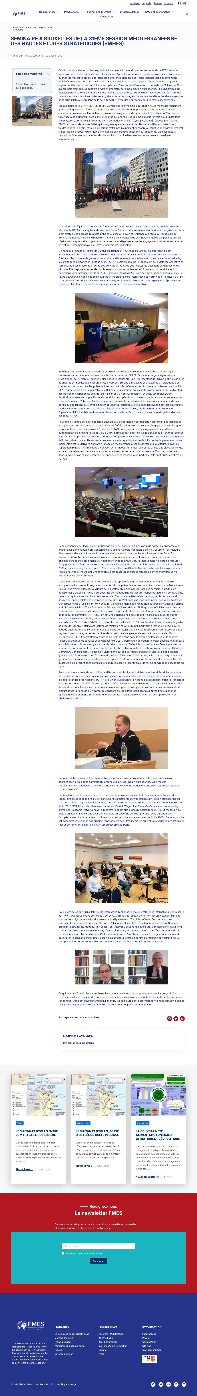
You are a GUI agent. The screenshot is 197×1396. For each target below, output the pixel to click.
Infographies (142, 1123)
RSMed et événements (157, 11)
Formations (18, 27)
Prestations (106, 16)
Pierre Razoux (24, 1169)
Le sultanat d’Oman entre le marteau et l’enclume (37, 1133)
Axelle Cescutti (145, 1176)
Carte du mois (83, 1123)
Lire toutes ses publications (78, 1043)
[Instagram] (176, 1384)
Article (19, 1123)
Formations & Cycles (99, 11)
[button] (187, 14)
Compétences (47, 11)
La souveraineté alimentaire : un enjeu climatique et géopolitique (158, 1134)
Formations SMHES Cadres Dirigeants (33, 28)
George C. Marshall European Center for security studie (135, 915)
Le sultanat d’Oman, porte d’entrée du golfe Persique (97, 1133)
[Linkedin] (184, 1384)
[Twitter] (161, 1384)
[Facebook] (153, 1384)
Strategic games (129, 11)
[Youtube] (168, 1384)
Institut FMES (84, 1165)
